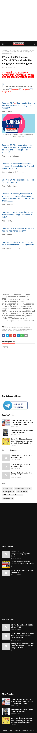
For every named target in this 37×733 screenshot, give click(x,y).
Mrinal (5, 67)
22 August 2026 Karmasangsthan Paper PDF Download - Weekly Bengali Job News (23, 646)
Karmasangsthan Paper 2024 (23, 488)
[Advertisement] (18, 20)
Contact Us (17, 730)
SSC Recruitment (22, 491)
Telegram (25, 730)
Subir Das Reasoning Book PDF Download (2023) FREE (22, 431)
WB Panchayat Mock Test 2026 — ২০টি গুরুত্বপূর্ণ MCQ (23, 572)
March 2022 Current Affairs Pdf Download (16, 50)
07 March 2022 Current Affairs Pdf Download (16, 327)
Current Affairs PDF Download (22, 329)
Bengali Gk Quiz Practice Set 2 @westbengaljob (21, 474)
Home (5, 730)
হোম (3, 50)
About (10, 730)
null (15, 103)
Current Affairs (6, 329)
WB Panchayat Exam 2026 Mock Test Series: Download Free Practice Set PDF (22, 636)
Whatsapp (15, 89)
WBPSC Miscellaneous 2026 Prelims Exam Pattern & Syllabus (23, 563)
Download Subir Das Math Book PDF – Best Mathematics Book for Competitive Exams (22, 422)
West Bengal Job (8, 498)
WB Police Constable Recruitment (12, 495)
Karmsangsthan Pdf (8, 491)
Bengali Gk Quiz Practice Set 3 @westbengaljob (21, 465)
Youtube (32, 730)
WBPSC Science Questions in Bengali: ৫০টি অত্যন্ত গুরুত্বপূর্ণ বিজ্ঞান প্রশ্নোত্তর (21, 554)
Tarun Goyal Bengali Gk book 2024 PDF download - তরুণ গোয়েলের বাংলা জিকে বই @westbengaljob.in (22, 441)
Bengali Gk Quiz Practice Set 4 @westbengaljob (21, 456)
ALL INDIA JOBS (7, 488)
